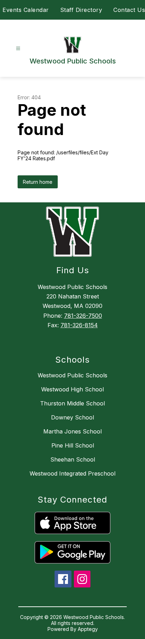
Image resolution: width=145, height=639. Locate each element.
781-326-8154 (79, 325)
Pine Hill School (72, 445)
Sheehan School (72, 459)
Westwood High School (72, 389)
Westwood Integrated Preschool (72, 473)
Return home (37, 182)
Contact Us (129, 9)
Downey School (72, 417)
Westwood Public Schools (72, 375)
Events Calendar (25, 9)
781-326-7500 (83, 315)
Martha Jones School (72, 431)
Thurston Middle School (72, 403)
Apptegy (88, 629)
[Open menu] (18, 49)
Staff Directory (81, 9)
